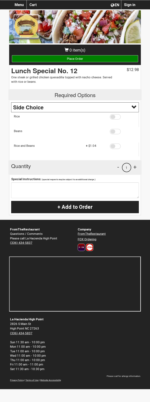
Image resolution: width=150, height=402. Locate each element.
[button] (123, 117)
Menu (19, 5)
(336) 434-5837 (21, 243)
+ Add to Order (75, 207)
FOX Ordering (87, 239)
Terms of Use (32, 380)
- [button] (118, 166)
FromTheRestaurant (92, 234)
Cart (33, 5)
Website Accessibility (50, 380)
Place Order (75, 59)
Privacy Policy (17, 380)
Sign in (129, 5)
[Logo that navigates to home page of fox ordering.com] (89, 247)
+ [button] (135, 166)
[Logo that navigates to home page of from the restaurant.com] (81, 247)
